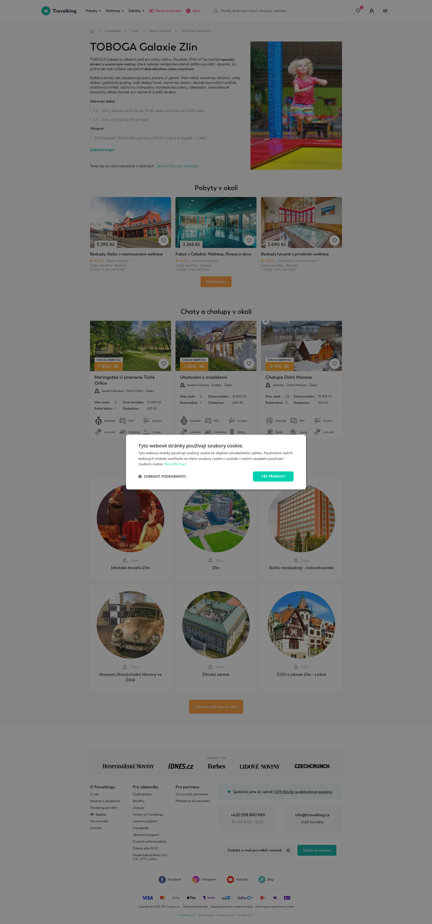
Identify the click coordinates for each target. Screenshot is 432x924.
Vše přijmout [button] (273, 476)
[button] (162, 476)
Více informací (175, 464)
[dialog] (216, 462)
